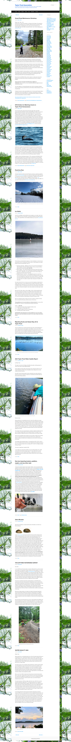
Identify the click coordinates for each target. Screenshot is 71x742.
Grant (30, 165)
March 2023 (48, 49)
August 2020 (49, 58)
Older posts (17, 14)
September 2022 (49, 51)
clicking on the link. (18, 28)
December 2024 (49, 43)
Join (29, 11)
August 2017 (49, 64)
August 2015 (49, 70)
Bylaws (23, 11)
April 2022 (48, 54)
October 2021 (49, 55)
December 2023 (49, 46)
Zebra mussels (20, 534)
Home (16, 11)
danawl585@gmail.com (30, 123)
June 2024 (48, 44)
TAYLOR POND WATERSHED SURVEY (26, 563)
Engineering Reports (50, 80)
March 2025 (48, 41)
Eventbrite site (33, 163)
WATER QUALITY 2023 (21, 650)
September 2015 (49, 69)
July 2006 (48, 76)
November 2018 (49, 61)
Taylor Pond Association (23, 5)
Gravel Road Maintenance (32, 100)
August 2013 (49, 73)
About (19, 11)
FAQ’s (26, 11)
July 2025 (48, 39)
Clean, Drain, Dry (19, 482)
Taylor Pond (32, 165)
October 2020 (49, 57)
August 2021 (49, 56)
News (18, 100)
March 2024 (48, 45)
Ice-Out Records (49, 81)
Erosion (28, 100)
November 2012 (49, 75)
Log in (48, 89)
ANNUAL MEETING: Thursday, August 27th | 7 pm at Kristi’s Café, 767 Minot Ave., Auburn (51, 19)
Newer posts (41, 14)
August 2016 (49, 67)
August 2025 (49, 38)
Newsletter (32, 11)
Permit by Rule (19, 170)
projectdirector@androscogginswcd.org (21, 124)
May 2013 (48, 74)
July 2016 (48, 68)
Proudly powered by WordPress (35, 738)
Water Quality (21, 731)
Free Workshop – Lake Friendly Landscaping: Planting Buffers (50, 24)
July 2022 (48, 52)
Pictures (37, 11)
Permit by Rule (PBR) (20, 175)
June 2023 (48, 48)
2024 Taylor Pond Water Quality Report (26, 359)
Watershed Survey (39, 100)
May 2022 (48, 53)
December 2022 (49, 50)
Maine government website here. (30, 179)
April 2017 (48, 65)
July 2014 (48, 72)
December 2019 (49, 59)
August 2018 (49, 62)
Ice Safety (18, 211)
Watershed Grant (21, 100)
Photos (48, 84)
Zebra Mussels (19, 519)
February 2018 (49, 63)
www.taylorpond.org (31, 571)
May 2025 (48, 40)
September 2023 (49, 47)
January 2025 (49, 42)
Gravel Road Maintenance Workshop (26, 18)
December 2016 (49, 66)
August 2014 (49, 71)
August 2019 (49, 60)
